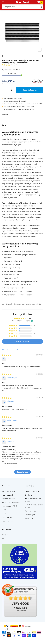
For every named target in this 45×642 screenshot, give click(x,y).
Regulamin (28, 495)
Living (4, 510)
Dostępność (29, 518)
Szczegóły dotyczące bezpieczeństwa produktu (23, 304)
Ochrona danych (31, 511)
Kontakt (5, 535)
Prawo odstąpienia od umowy (33, 500)
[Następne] (42, 56)
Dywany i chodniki (8, 499)
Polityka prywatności (32, 491)
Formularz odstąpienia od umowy (34, 506)
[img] (7, 355)
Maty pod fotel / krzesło (11, 502)
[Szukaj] (22, 6)
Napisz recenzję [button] (22, 341)
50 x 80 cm (12, 74)
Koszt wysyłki (30, 515)
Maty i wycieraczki (8, 491)
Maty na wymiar (8, 517)
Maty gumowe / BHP (9, 506)
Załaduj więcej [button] (22, 472)
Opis (4, 125)
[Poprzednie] (3, 56)
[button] (6, 65)
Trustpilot (5, 114)
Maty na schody (8, 495)
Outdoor (5, 513)
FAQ (3, 539)
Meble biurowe (7, 521)
